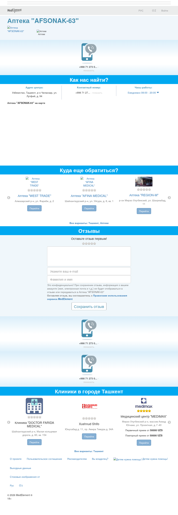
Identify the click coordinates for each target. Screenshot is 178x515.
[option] (89, 198)
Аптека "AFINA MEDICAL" (89, 195)
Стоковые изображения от (25, 476)
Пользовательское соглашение (44, 458)
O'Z (153, 10)
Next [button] (169, 198)
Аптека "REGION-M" (143, 195)
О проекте (16, 458)
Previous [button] (8, 198)
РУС (140, 10)
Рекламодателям (77, 458)
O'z (21, 485)
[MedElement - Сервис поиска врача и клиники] (14, 10)
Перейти (34, 208)
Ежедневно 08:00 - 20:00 (142, 92)
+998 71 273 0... (89, 68)
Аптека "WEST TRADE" (34, 195)
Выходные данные (20, 468)
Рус (12, 485)
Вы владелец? (100, 458)
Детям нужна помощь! (155, 458)
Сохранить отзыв (89, 306)
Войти (164, 10)
